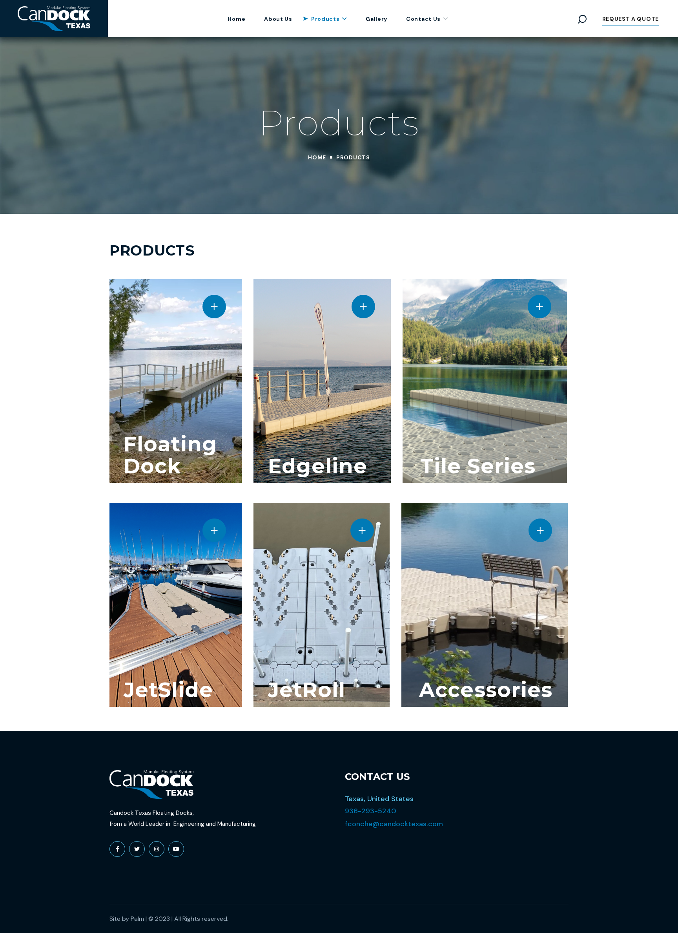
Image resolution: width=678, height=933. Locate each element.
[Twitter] (137, 849)
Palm (137, 919)
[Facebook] (117, 849)
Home (317, 157)
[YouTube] (176, 849)
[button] (582, 18)
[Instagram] (156, 849)
